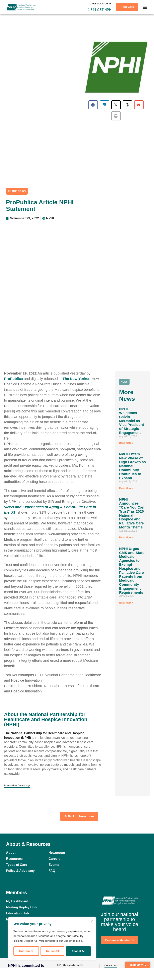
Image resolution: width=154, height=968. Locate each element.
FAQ (52, 870)
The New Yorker (76, 379)
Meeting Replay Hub (21, 907)
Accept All (78, 951)
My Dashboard (17, 901)
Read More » (126, 443)
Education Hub (17, 913)
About (10, 852)
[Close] (92, 920)
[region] (52, 938)
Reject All (52, 951)
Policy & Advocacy (20, 870)
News (124, 382)
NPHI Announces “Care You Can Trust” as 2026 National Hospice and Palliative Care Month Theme (131, 513)
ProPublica (13, 379)
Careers (55, 858)
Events (54, 864)
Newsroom (57, 852)
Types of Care (16, 864)
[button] (100, 10)
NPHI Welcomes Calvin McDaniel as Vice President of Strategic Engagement (131, 421)
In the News (17, 191)
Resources (14, 858)
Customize (26, 951)
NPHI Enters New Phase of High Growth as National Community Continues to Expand (132, 466)
